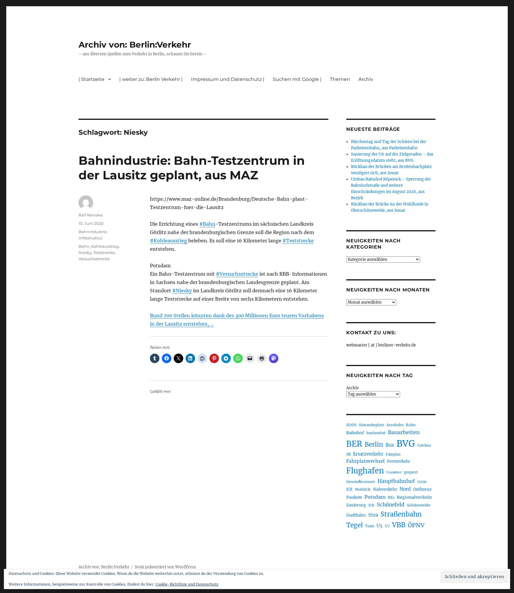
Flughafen (365, 471)
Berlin (374, 444)
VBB (398, 525)
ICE (349, 489)
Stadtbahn (356, 515)
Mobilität (363, 489)
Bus (390, 445)
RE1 (391, 497)
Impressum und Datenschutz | (227, 79)
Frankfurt (394, 472)
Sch (371, 505)
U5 (380, 525)
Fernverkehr (398, 461)
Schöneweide (418, 505)
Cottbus (424, 445)
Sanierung (356, 505)
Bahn (84, 246)
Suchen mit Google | (297, 79)
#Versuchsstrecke (237, 274)
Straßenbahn (401, 514)
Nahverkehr (385, 489)
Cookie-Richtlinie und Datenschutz (187, 584)
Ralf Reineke (91, 215)
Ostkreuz (422, 489)
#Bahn (207, 224)
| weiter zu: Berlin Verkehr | (151, 79)
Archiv (352, 387)
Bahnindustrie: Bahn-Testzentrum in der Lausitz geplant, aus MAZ (192, 167)
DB (348, 454)
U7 (387, 526)
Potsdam (375, 497)
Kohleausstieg (105, 246)
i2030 (422, 482)
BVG (406, 443)
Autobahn (395, 425)
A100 (351, 424)
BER (354, 444)
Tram (369, 526)
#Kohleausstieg (168, 241)
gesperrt (411, 472)
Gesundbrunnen (360, 481)
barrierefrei (376, 433)
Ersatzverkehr (368, 454)
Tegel (354, 525)
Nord (405, 489)
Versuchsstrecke (94, 258)
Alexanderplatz (371, 425)
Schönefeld (391, 504)
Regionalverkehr (414, 497)
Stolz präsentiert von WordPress (165, 567)
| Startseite (91, 79)
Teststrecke (104, 252)
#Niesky (182, 291)
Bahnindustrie (93, 231)
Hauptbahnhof (396, 481)
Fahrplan (393, 454)
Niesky (85, 252)
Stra (373, 515)
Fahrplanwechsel (365, 461)
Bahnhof (355, 432)
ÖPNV (416, 525)
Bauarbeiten (404, 432)
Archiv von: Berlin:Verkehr (135, 45)
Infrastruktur (91, 238)
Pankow (354, 497)
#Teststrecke (298, 241)
